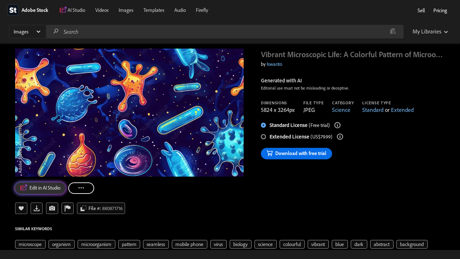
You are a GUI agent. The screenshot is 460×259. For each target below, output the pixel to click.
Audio (180, 10)
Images (126, 10)
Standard (372, 109)
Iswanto (274, 64)
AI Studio (76, 10)
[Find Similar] (52, 208)
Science (341, 109)
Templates (153, 10)
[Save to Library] (21, 208)
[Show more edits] (81, 188)
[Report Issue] (67, 208)
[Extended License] (340, 136)
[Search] (56, 31)
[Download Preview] (37, 208)
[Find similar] (392, 31)
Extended (402, 109)
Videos (102, 10)
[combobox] (224, 31)
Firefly (202, 10)
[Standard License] (337, 125)
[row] (30, 244)
